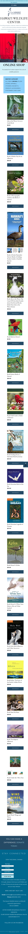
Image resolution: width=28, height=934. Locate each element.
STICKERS (8, 86)
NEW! (10, 81)
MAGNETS (15, 86)
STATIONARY (9, 90)
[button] (15, 129)
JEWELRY (8, 88)
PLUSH (20, 81)
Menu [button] (15, 5)
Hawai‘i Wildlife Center (14, 12)
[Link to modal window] (15, 107)
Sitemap (22, 931)
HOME (8, 83)
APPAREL (13, 83)
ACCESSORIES (16, 88)
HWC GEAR (17, 90)
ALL (6, 81)
